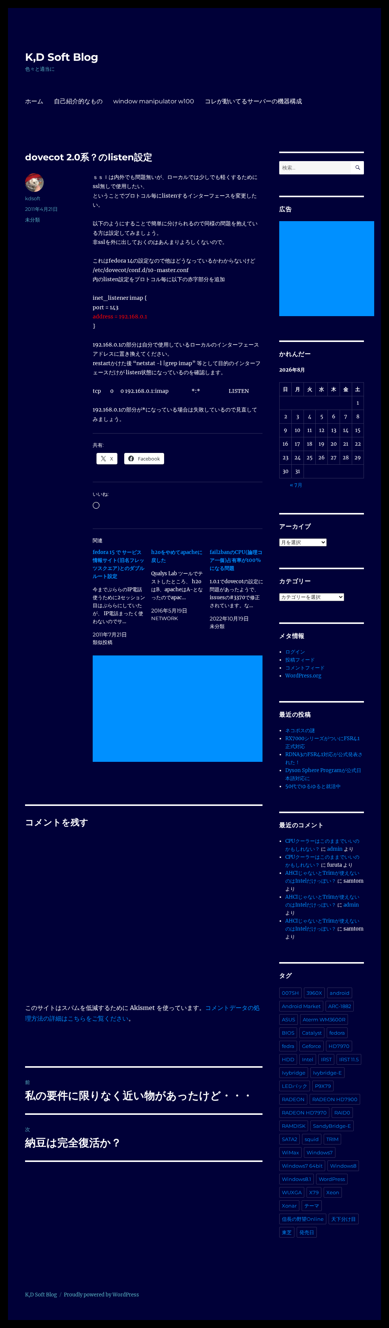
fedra (288, 1046)
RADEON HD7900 (334, 1099)
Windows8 (343, 1166)
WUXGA (292, 1192)
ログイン (295, 652)
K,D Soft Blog (61, 57)
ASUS (288, 1019)
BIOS (288, 1033)
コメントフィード (305, 668)
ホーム (34, 101)
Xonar (289, 1206)
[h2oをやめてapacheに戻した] (180, 585)
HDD (288, 1059)
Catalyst (312, 1033)
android (339, 993)
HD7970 (339, 1046)
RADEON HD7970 (304, 1113)
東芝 (287, 1232)
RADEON (293, 1099)
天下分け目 (343, 1219)
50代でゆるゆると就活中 (313, 786)
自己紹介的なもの (78, 101)
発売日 (306, 1232)
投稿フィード (300, 660)
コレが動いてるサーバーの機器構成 (253, 101)
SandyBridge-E (332, 1126)
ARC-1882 (339, 1006)
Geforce (311, 1046)
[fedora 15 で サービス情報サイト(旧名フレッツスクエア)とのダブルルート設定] (122, 597)
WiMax (290, 1152)
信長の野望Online (303, 1219)
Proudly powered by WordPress (101, 1295)
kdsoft (32, 198)
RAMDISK (293, 1126)
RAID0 (342, 1113)
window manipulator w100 (153, 101)
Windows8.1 (296, 1179)
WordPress (332, 1179)
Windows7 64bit (302, 1166)
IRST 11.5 (349, 1059)
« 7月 (296, 485)
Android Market (301, 1006)
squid (312, 1139)
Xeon (332, 1192)
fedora (337, 1033)
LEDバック (294, 1086)
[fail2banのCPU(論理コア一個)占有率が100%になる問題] (239, 589)
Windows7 (320, 1152)
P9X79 (323, 1086)
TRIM (332, 1139)
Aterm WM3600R (324, 1019)
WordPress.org (303, 676)
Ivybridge (293, 1073)
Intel (307, 1059)
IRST (326, 1059)
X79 (314, 1192)
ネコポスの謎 (300, 730)
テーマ (311, 1206)
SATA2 (289, 1139)
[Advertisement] (179, 709)
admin (335, 849)
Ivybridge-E (327, 1073)
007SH (290, 993)
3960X (314, 993)
